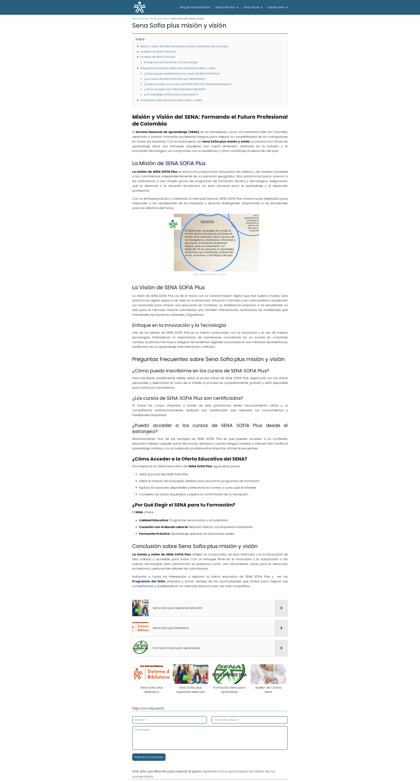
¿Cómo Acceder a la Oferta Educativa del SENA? (175, 89)
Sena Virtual (251, 7)
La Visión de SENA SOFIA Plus (157, 57)
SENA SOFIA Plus (185, 163)
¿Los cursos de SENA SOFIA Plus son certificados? (175, 79)
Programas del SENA (148, 581)
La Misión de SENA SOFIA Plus (158, 52)
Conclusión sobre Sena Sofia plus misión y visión (171, 100)
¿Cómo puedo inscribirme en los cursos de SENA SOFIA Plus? (182, 74)
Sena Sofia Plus (225, 7)
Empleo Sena (276, 7)
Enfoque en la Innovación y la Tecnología (170, 62)
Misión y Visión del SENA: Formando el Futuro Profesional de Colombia (184, 46)
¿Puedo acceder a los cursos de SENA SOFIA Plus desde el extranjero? (188, 84)
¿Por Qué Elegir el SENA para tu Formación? (171, 94)
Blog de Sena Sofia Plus (195, 7)
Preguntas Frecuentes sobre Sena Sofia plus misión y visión (178, 68)
